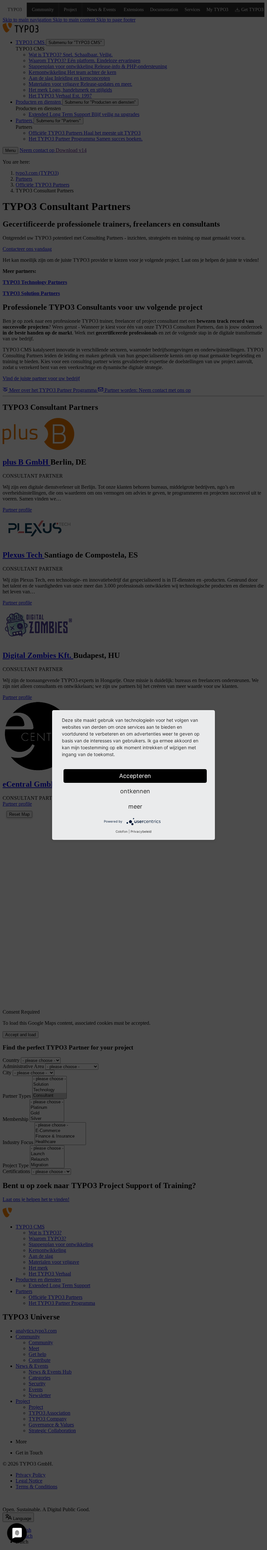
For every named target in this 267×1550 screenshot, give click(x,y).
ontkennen (135, 791)
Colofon (122, 831)
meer (135, 806)
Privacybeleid (141, 831)
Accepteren (135, 775)
